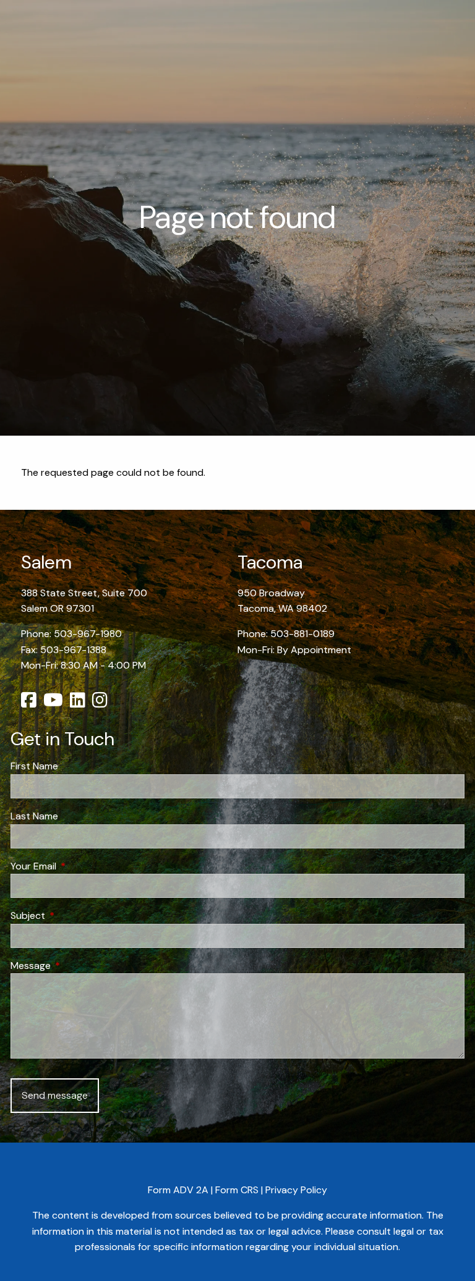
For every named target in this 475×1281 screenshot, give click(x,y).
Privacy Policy (296, 1189)
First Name (34, 765)
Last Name (34, 816)
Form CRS (237, 1189)
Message (78, 965)
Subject (75, 915)
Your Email (81, 866)
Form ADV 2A (178, 1189)
